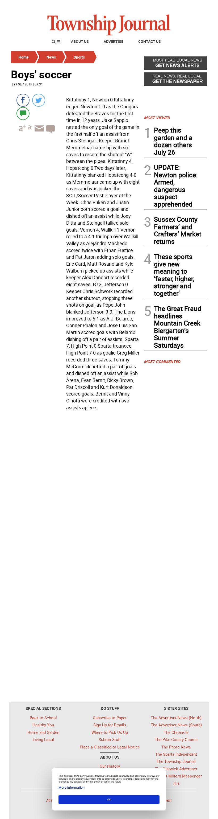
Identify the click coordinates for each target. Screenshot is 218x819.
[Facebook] (23, 100)
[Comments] (23, 113)
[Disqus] (76, 485)
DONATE (194, 6)
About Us (80, 41)
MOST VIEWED (157, 117)
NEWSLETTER (164, 6)
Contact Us (149, 41)
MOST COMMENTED (162, 361)
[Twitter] (38, 100)
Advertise (113, 41)
